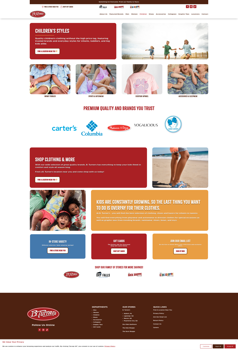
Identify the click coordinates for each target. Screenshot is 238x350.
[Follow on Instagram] (191, 6)
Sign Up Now (180, 251)
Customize (206, 346)
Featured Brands (116, 14)
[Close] (236, 341)
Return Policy (158, 320)
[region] (119, 344)
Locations (195, 14)
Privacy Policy (109, 346)
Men (127, 14)
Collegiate (172, 14)
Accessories (161, 14)
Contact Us (157, 324)
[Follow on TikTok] (194, 6)
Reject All (218, 346)
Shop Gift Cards (119, 251)
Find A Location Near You (46, 51)
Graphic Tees (183, 14)
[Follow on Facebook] (187, 6)
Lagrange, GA (129, 316)
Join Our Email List (160, 317)
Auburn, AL (128, 313)
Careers (156, 327)
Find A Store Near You (58, 250)
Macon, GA (128, 318)
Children (143, 14)
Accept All (230, 346)
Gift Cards (96, 327)
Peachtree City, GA (131, 320)
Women (134, 14)
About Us (103, 14)
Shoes (151, 14)
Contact (205, 14)
